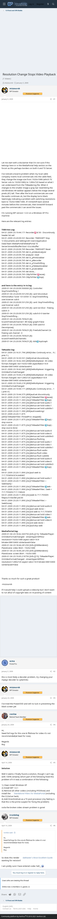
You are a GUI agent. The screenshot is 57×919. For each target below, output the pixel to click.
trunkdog (14, 815)
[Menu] (4, 4)
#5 (54, 762)
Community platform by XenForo (23, 916)
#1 (54, 99)
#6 (54, 825)
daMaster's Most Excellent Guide (37, 857)
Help (29, 908)
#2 (54, 671)
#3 (54, 698)
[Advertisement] (28, 42)
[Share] (50, 99)
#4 (54, 725)
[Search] (53, 4)
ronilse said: (8, 832)
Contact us (7, 908)
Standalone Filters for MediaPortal (30, 793)
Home (35, 908)
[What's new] (48, 4)
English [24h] (8, 906)
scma (12, 661)
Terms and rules (19, 908)
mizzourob (9, 83)
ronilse (13, 714)
